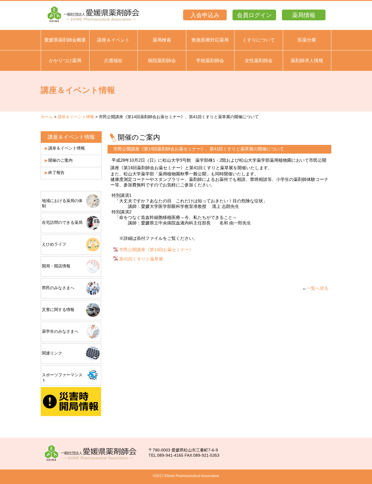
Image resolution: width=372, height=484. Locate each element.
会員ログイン (254, 15)
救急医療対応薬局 (210, 39)
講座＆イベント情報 (76, 116)
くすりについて (258, 39)
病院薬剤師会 (162, 60)
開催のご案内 (60, 160)
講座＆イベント (113, 39)
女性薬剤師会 (259, 60)
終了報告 (56, 172)
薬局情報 (303, 15)
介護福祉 (113, 60)
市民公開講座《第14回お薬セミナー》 (156, 249)
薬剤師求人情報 (307, 60)
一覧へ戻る (317, 288)
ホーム (47, 116)
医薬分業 (307, 39)
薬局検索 (162, 39)
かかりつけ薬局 (65, 60)
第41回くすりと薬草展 (141, 258)
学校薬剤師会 (210, 60)
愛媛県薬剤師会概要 (65, 39)
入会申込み (204, 15)
